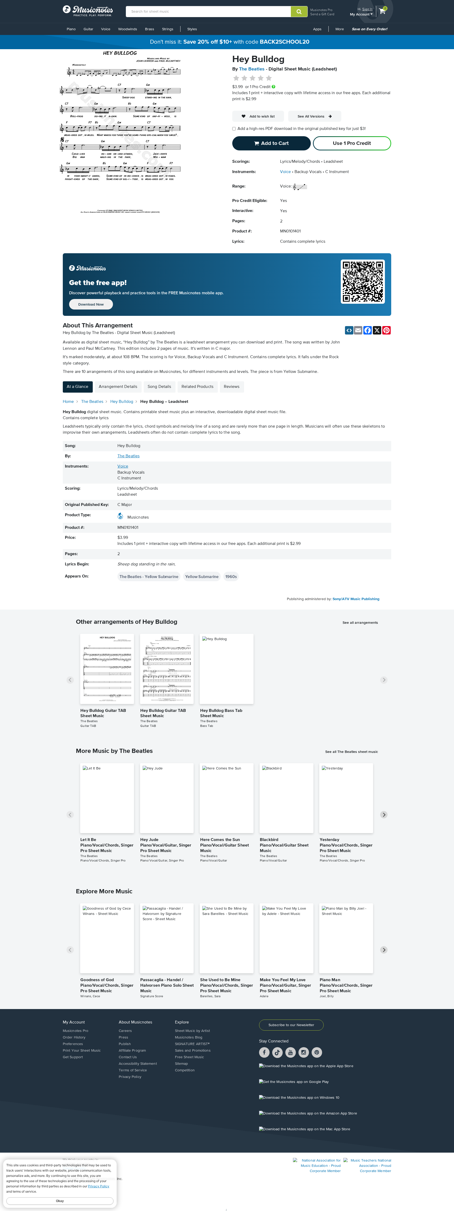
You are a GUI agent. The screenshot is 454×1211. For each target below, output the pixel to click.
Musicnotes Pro (321, 10)
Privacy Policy (130, 1077)
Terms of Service (133, 1070)
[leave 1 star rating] (236, 78)
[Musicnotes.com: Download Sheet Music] (88, 11)
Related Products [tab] (197, 387)
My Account (360, 14)
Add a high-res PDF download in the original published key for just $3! (302, 129)
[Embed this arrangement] (349, 330)
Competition (185, 1070)
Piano (71, 29)
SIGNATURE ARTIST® (192, 1044)
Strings (167, 29)
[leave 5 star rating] (269, 78)
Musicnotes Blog (189, 1037)
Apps (317, 29)
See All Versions (311, 116)
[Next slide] (384, 680)
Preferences (73, 1044)
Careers (125, 1031)
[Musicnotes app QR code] (363, 285)
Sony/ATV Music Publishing (356, 599)
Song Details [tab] (159, 387)
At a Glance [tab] (77, 387)
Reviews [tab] (232, 387)
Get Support (73, 1057)
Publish (125, 1044)
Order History (74, 1037)
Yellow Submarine (202, 576)
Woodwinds (127, 29)
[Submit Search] (299, 11)
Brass (149, 29)
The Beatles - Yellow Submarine (149, 576)
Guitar (88, 29)
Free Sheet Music (189, 1057)
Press (123, 1037)
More (341, 31)
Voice (105, 29)
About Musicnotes (135, 1022)
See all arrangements (360, 622)
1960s (231, 576)
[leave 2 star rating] (244, 78)
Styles (192, 29)
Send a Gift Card (322, 14)
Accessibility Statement (138, 1064)
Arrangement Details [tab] (118, 387)
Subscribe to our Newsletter (291, 1025)
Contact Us (128, 1057)
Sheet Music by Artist (192, 1031)
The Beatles (252, 69)
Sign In (367, 9)
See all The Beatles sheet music (351, 751)
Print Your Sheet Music (82, 1050)
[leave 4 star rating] (261, 78)
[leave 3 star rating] (253, 78)
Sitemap (181, 1064)
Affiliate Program (132, 1050)
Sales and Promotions (193, 1050)
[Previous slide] (70, 680)
